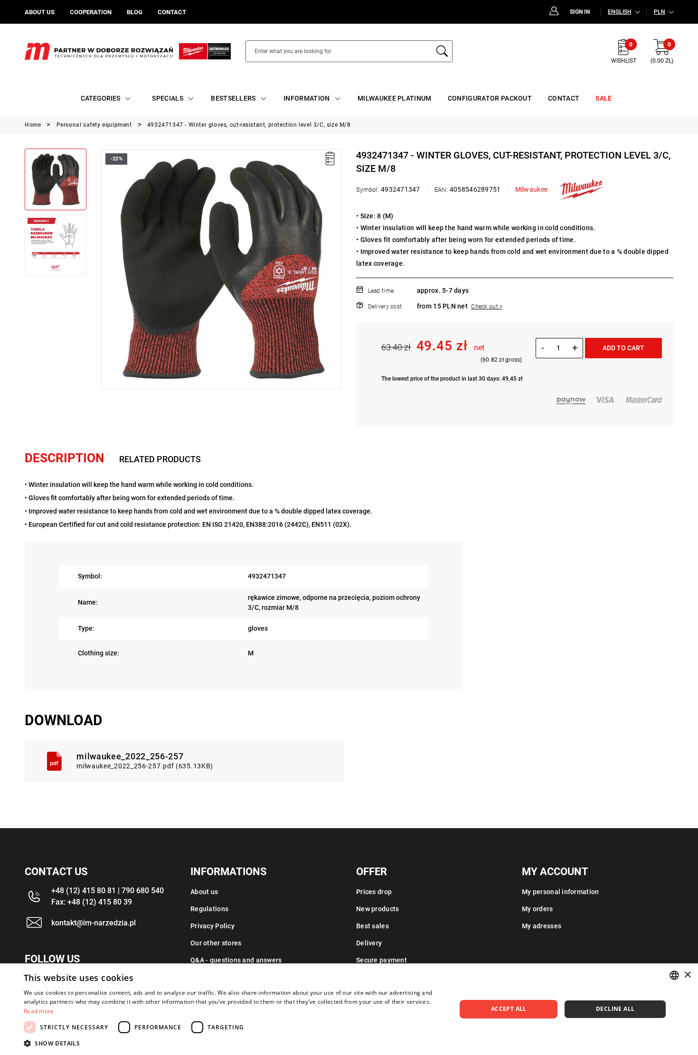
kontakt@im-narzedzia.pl (93, 922)
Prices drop (374, 892)
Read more (39, 1011)
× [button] (687, 975)
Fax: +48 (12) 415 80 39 (91, 901)
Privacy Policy (212, 926)
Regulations (209, 909)
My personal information (560, 892)
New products (377, 909)
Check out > (486, 306)
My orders (537, 909)
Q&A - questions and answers (236, 960)
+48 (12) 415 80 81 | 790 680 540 (107, 890)
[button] (108, 269)
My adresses (541, 926)
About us (204, 892)
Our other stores (215, 943)
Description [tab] (64, 458)
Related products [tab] (160, 459)
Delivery (369, 943)
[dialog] (349, 1009)
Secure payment (381, 960)
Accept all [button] (509, 1009)
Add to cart (623, 348)
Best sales (372, 926)
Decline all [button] (615, 1009)
